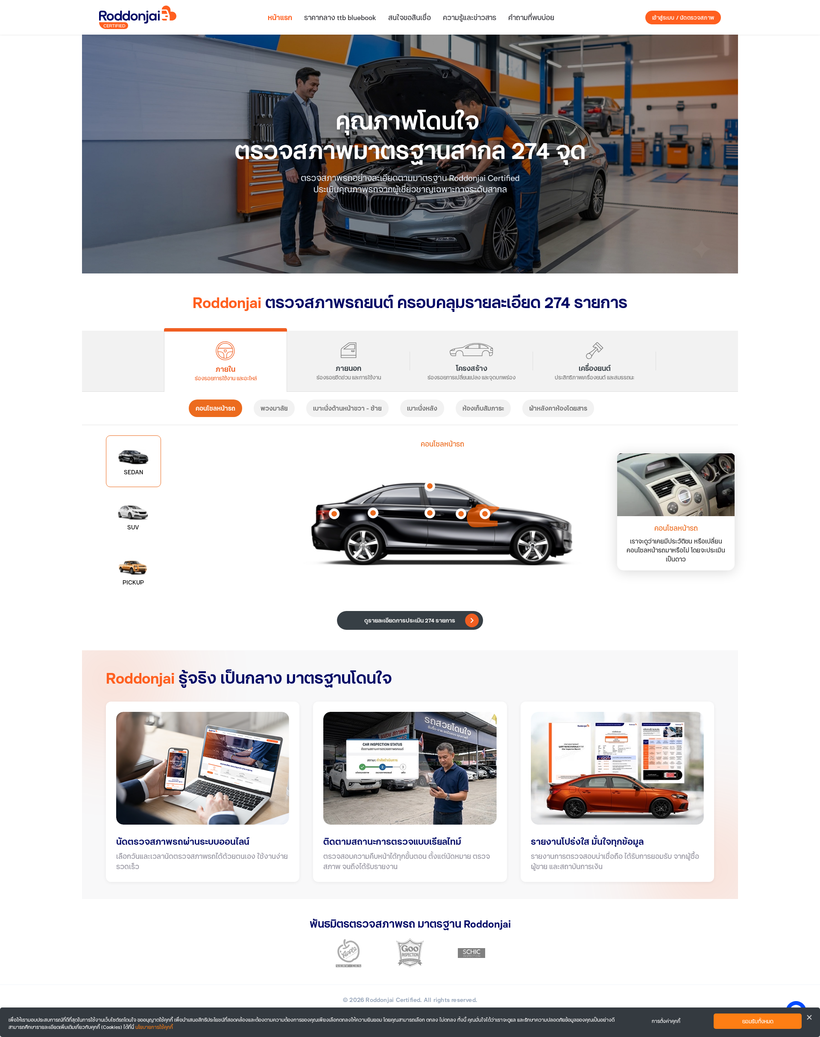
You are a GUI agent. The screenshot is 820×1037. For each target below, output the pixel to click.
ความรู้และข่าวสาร (469, 17)
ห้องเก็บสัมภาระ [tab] (483, 408)
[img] (410, 154)
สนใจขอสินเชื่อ (409, 17)
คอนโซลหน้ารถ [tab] (215, 408)
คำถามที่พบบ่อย (531, 17)
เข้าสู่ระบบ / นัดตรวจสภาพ (683, 17)
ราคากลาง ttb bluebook (340, 17)
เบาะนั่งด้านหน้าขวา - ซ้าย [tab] (347, 408)
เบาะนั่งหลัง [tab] (422, 408)
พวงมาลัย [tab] (274, 408)
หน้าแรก (280, 17)
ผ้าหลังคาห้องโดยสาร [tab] (558, 408)
